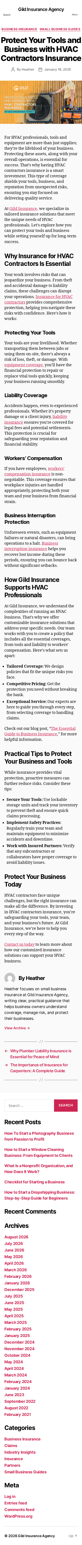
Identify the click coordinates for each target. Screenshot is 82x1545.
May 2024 (13, 1362)
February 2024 (18, 1381)
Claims (10, 1445)
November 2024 (19, 1348)
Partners (12, 1465)
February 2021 (17, 1414)
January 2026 (17, 1283)
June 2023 (14, 1394)
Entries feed (15, 1503)
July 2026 (13, 1243)
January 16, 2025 (57, 69)
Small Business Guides (60, 29)
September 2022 (19, 1401)
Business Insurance (19, 29)
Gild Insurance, (23, 208)
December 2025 (19, 1289)
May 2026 (13, 1256)
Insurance (13, 1458)
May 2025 (13, 1309)
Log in (9, 1496)
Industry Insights (19, 1452)
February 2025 (18, 1329)
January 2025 (17, 1335)
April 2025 (14, 1316)
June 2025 (14, 1302)
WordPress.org (18, 1516)
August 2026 (16, 1237)
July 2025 (13, 1296)
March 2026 (15, 1270)
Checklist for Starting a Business (35, 1182)
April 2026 (14, 1263)
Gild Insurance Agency (41, 9)
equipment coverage (23, 365)
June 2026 (14, 1250)
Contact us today (19, 944)
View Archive (17, 1028)
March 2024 (15, 1375)
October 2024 (17, 1355)
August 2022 (16, 1408)
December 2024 (19, 1342)
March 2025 (15, 1322)
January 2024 (17, 1388)
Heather (28, 69)
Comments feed (19, 1509)
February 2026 (18, 1276)
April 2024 (14, 1368)
